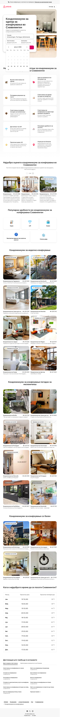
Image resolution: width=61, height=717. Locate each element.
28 (20, 66)
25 (11, 66)
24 (8, 66)
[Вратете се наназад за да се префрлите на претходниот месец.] (8, 47)
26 (14, 66)
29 (24, 66)
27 (17, 66)
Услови (34, 715)
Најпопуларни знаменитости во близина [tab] (31, 663)
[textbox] (13, 42)
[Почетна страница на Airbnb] (7, 6)
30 (27, 66)
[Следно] (33, 173)
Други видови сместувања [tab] (10, 663)
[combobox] (20, 37)
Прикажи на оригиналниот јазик (43, 2)
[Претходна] (27, 173)
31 (8, 69)
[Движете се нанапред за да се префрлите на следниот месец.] (26, 47)
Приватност (27, 715)
